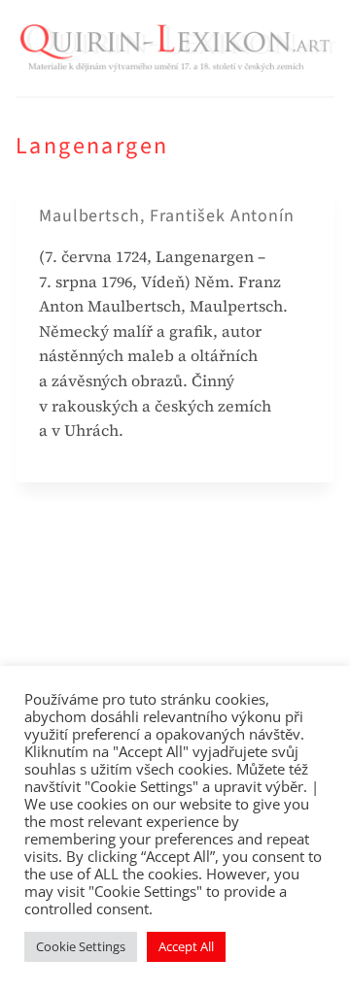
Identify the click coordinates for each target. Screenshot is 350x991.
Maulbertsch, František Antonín (167, 216)
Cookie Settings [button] (80, 946)
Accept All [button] (186, 946)
